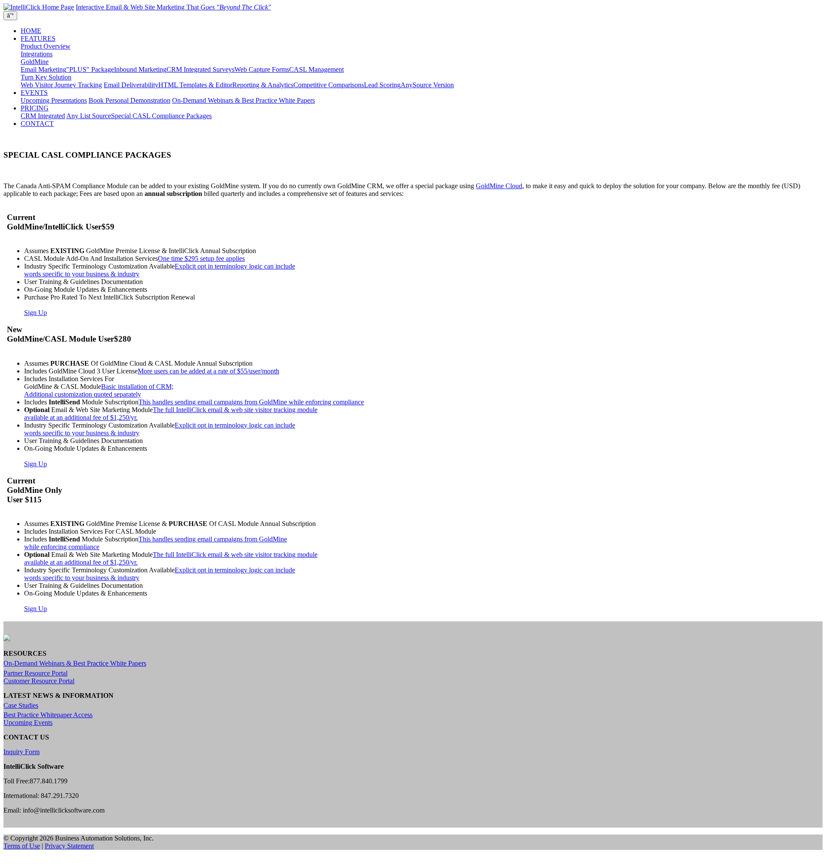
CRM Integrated (43, 115)
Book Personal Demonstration (129, 100)
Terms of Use (21, 846)
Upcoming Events (27, 722)
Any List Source (88, 115)
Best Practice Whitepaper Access (47, 714)
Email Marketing (43, 69)
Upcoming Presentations (54, 100)
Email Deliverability (131, 85)
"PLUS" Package (90, 69)
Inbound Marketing (140, 69)
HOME (31, 30)
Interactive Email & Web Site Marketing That (173, 7)
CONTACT (37, 123)
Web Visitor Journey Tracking (61, 85)
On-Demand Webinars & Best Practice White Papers (243, 100)
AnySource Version (427, 85)
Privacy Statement (69, 846)
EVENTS (34, 92)
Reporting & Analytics (262, 85)
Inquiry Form (21, 751)
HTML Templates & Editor (195, 85)
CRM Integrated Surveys (200, 69)
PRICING (35, 108)
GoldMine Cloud (499, 185)
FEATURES (38, 38)
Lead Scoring (382, 85)
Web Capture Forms (261, 69)
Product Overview (46, 46)
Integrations (36, 54)
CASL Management (316, 69)
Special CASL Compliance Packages (161, 115)
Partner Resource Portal (35, 673)
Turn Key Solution (46, 77)
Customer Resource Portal (38, 681)
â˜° (10, 15)
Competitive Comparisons (328, 85)
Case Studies (20, 705)
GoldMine (35, 61)
